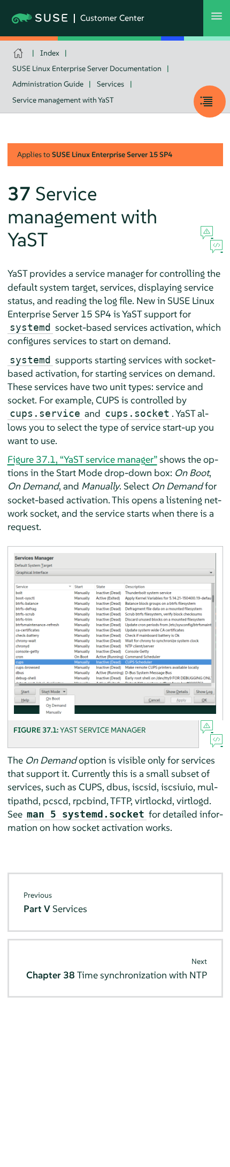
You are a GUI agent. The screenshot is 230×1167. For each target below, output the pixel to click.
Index (49, 53)
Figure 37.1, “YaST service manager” (82, 459)
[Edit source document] (216, 247)
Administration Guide (47, 84)
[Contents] (210, 101)
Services (110, 84)
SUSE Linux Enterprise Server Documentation (87, 68)
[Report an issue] (207, 233)
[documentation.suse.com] (19, 53)
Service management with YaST (63, 100)
